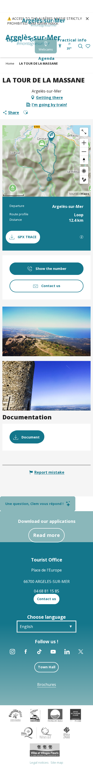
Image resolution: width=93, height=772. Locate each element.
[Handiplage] (35, 715)
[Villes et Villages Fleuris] (45, 749)
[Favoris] (88, 46)
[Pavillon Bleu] (55, 715)
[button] (80, 46)
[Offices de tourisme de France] (66, 732)
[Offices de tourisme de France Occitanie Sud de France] (36, 732)
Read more (46, 535)
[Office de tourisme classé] (75, 715)
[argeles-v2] (33, 40)
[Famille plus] (15, 715)
